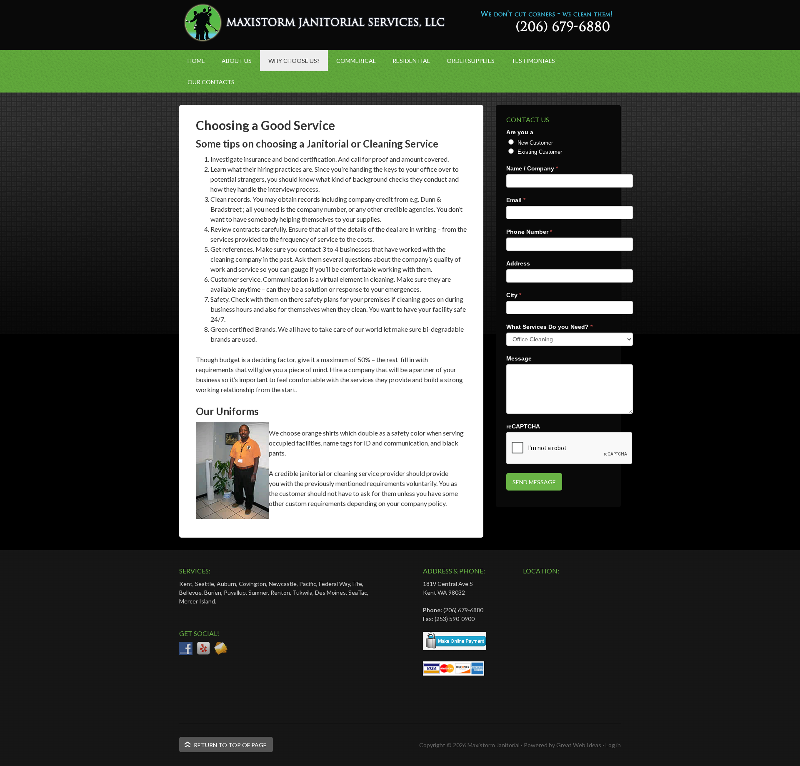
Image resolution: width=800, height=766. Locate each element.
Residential (411, 60)
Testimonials (533, 60)
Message (519, 358)
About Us (237, 60)
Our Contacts (211, 81)
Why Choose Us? (294, 60)
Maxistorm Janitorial (494, 744)
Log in (613, 744)
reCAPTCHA (523, 426)
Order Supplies (471, 60)
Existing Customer (539, 152)
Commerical (356, 60)
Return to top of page (230, 744)
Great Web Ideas (578, 744)
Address (518, 263)
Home (196, 60)
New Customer (534, 143)
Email (515, 200)
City (513, 295)
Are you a (519, 132)
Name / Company (532, 168)
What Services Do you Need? (549, 326)
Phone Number (529, 231)
